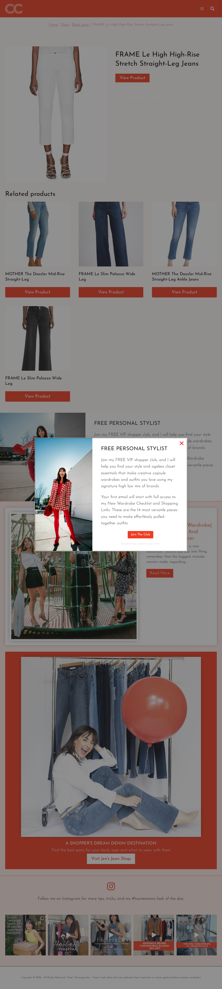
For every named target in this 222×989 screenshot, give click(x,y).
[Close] (182, 443)
